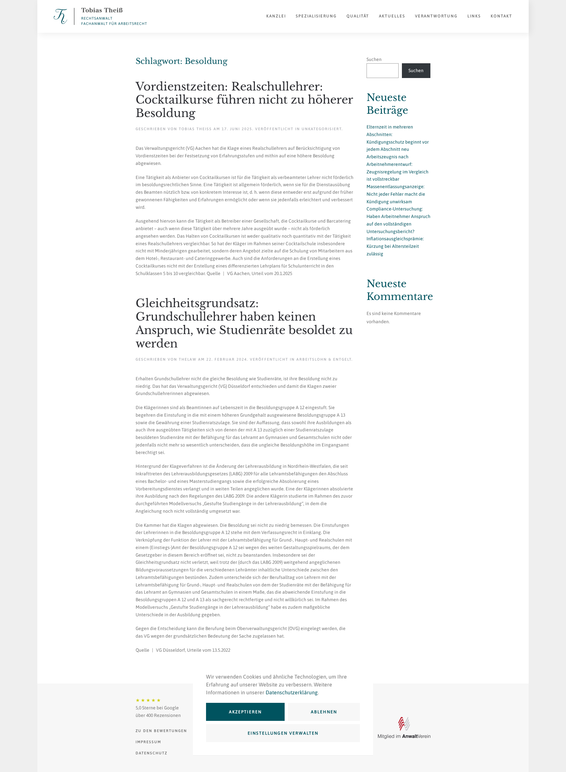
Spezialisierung (316, 16)
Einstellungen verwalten (283, 733)
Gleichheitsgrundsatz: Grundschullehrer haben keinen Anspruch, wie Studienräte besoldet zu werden (244, 323)
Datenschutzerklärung (292, 692)
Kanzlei (276, 16)
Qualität (358, 16)
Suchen (374, 59)
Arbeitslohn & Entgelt (323, 359)
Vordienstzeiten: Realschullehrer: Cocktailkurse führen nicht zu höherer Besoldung (244, 100)
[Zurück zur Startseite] (100, 16)
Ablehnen (324, 711)
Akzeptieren (245, 711)
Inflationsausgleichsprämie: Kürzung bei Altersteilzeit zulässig (395, 246)
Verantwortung (436, 16)
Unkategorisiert (322, 129)
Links (474, 16)
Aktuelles (392, 16)
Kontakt (501, 16)
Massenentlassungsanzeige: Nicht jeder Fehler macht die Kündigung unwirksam (396, 194)
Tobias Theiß (195, 129)
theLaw (188, 359)
